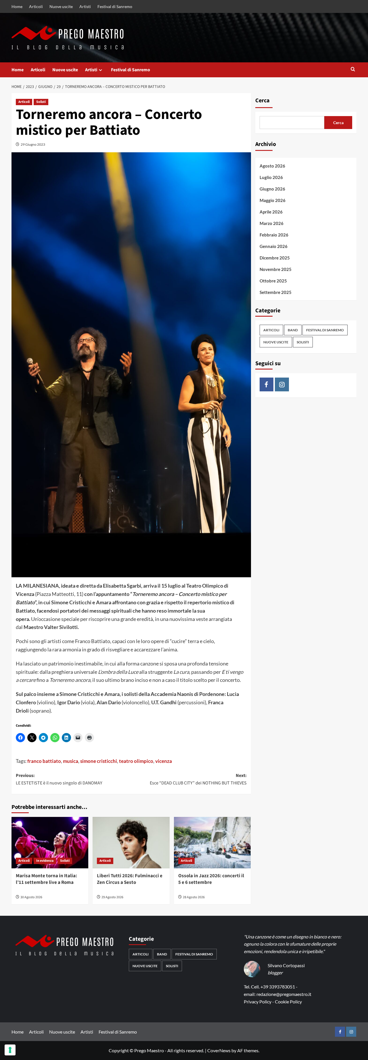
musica (70, 761)
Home (17, 6)
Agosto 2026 (272, 165)
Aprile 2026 (271, 211)
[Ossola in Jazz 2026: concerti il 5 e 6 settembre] (212, 842)
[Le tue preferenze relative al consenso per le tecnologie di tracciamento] (10, 1049)
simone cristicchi (98, 761)
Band (293, 330)
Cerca (262, 101)
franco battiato (44, 761)
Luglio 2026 (271, 177)
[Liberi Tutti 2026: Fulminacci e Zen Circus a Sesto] (131, 842)
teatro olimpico (136, 761)
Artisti (85, 6)
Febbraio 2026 (274, 234)
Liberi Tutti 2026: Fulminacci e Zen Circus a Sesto (129, 879)
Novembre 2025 (276, 269)
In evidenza (44, 860)
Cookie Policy (288, 1001)
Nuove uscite (61, 6)
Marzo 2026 (271, 223)
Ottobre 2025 (273, 280)
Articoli (36, 6)
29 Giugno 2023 (33, 144)
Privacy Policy (257, 1001)
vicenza (163, 761)
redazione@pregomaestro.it (283, 994)
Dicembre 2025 (275, 257)
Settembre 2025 (276, 292)
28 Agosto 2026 (194, 897)
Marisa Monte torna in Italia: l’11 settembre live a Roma (46, 879)
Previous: (59, 779)
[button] (352, 70)
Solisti (41, 101)
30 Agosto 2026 (31, 897)
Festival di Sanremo (114, 6)
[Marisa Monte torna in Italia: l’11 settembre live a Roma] (50, 842)
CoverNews (219, 1050)
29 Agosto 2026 (112, 897)
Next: (198, 779)
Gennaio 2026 (274, 246)
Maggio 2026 (272, 200)
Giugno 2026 (272, 188)
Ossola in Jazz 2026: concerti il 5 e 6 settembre (211, 879)
